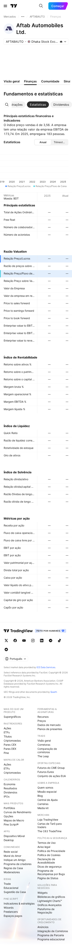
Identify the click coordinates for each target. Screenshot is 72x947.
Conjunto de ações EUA (51, 776)
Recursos (43, 716)
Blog (40, 795)
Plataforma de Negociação (45, 910)
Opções (8, 816)
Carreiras (42, 804)
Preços (41, 720)
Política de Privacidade (51, 850)
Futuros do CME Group (51, 767)
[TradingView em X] (6, 640)
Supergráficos (12, 716)
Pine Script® (11, 824)
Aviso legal (43, 846)
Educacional (11, 887)
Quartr (53, 691)
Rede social (11, 851)
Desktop (9, 840)
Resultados (10, 788)
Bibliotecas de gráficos (51, 896)
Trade (7, 883)
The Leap (43, 756)
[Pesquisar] (41, 6)
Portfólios (9, 808)
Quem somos (45, 787)
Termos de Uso (46, 842)
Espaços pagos (13, 915)
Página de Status (47, 878)
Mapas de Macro (14, 820)
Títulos (8, 736)
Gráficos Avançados (49, 905)
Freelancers (11, 911)
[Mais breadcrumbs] (22, 16)
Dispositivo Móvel (14, 836)
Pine (6, 752)
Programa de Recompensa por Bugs (51, 872)
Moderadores (12, 872)
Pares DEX (10, 748)
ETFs (7, 732)
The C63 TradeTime (49, 831)
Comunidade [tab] (50, 81)
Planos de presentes (49, 729)
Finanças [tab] (30, 81)
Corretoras (43, 744)
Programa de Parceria (50, 935)
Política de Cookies (48, 855)
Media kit (43, 808)
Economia (9, 784)
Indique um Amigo (14, 859)
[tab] (38, 104)
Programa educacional (51, 939)
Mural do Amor (12, 855)
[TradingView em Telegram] (50, 640)
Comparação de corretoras (47, 750)
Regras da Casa (13, 868)
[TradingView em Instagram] (32, 640)
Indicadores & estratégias (19, 903)
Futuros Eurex (45, 771)
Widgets (42, 892)
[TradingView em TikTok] (59, 640)
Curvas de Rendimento (17, 812)
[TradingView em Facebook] (15, 640)
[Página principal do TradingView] (14, 6)
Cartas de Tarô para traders (49, 825)
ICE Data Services (46, 667)
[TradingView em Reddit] (6, 649)
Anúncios (42, 927)
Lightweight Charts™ (49, 900)
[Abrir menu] (5, 6)
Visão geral (44, 740)
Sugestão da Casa (15, 891)
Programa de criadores (17, 864)
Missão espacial (46, 791)
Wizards (8, 907)
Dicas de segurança (49, 866)
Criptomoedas (12, 740)
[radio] (43, 142)
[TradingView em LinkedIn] (41, 640)
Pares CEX (10, 744)
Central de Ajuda (47, 799)
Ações (7, 728)
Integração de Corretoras (52, 931)
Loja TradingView (47, 819)
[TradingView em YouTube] (24, 640)
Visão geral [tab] (12, 81)
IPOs (6, 796)
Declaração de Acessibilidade (46, 861)
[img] (61, 41)
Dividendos (10, 792)
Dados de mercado (49, 724)
